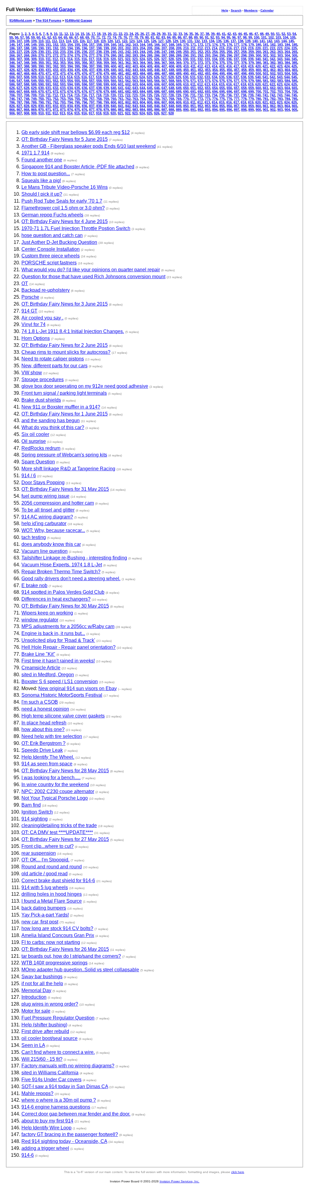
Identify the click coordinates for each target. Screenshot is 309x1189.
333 (207, 59)
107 (19, 41)
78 (136, 37)
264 (287, 52)
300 (258, 55)
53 (289, 34)
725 (149, 95)
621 (265, 84)
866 (12, 109)
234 (70, 52)
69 (87, 37)
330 (185, 59)
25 (137, 34)
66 (71, 37)
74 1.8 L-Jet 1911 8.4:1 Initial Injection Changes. (72, 331)
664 (287, 88)
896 (229, 109)
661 (265, 88)
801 (120, 102)
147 (19, 44)
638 (99, 88)
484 (142, 73)
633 (62, 88)
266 (12, 55)
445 (149, 70)
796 (84, 102)
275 (77, 55)
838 (99, 106)
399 (106, 66)
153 (62, 44)
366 (157, 62)
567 (164, 80)
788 (26, 102)
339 (250, 59)
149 (34, 44)
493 (207, 73)
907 (19, 113)
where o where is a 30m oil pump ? (58, 1100)
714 (69, 95)
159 (106, 44)
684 (142, 91)
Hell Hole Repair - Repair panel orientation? (68, 647)
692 (200, 91)
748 (26, 99)
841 (120, 106)
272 (55, 55)
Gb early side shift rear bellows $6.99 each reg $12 (75, 132)
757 (91, 99)
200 (113, 48)
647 (164, 88)
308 (26, 59)
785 (294, 99)
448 (171, 70)
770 (186, 99)
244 (142, 52)
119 (103, 41)
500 (258, 73)
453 (207, 70)
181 (265, 44)
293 (207, 55)
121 (117, 41)
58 (27, 37)
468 (26, 73)
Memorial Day (36, 990)
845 (149, 106)
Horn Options (35, 338)
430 (41, 70)
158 (99, 44)
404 (142, 66)
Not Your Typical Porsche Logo (54, 798)
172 (200, 44)
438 (99, 70)
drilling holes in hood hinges (51, 894)
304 (287, 55)
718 (98, 95)
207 (164, 48)
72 (103, 37)
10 (55, 34)
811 (193, 102)
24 (131, 34)
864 (287, 106)
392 (55, 66)
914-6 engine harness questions (55, 1107)
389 (34, 66)
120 (110, 41)
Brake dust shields (41, 400)
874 (70, 109)
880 (113, 109)
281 (120, 55)
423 (279, 66)
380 (258, 62)
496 (229, 73)
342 (272, 59)
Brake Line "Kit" (38, 654)
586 (12, 84)
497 (236, 73)
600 (113, 84)
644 (142, 88)
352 (55, 62)
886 (157, 109)
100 (256, 37)
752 (55, 99)
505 (294, 73)
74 (114, 37)
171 (193, 44)
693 (207, 91)
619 (250, 84)
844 (142, 106)
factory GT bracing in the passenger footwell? (69, 1134)
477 (91, 73)
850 (186, 106)
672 (55, 91)
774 (215, 99)
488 (171, 73)
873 (62, 109)
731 (193, 95)
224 (287, 48)
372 (200, 62)
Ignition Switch (37, 811)
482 (128, 73)
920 (113, 113)
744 (287, 95)
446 (157, 70)
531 (193, 77)
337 (236, 59)
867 (19, 109)
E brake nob (34, 585)
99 (250, 37)
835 (77, 106)
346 (12, 62)
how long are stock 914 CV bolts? (57, 928)
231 (48, 52)
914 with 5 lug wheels (44, 887)
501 (265, 73)
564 (142, 80)
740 (258, 95)
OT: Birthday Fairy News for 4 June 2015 (64, 221)
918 (98, 113)
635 (77, 88)
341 (265, 59)
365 (149, 62)
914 (69, 113)
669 (34, 91)
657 (236, 88)
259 (251, 52)
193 (62, 48)
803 (135, 102)
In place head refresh (43, 722)
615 (222, 84)
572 (200, 80)
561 (120, 80)
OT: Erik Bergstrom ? (43, 743)
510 (41, 77)
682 (128, 91)
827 (19, 106)
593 (62, 84)
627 (19, 88)
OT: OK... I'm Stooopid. (45, 859)
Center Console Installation (50, 249)
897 (236, 109)
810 (186, 102)
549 (34, 80)
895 (222, 109)
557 (91, 80)
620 (258, 84)
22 (120, 34)
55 (11, 37)
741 (265, 95)
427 (19, 70)
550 (41, 80)
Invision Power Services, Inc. (179, 1181)
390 (41, 66)
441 (120, 70)
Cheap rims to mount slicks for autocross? (65, 352)
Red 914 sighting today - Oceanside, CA (64, 1141)
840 (113, 106)
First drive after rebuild (45, 1031)
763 (135, 99)
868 (26, 109)
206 (157, 48)
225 (294, 48)
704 (287, 91)
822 (272, 102)
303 (280, 55)
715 (77, 95)
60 (38, 37)
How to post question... (45, 173)
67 (76, 37)
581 (265, 80)
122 (124, 41)
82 (158, 37)
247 (164, 52)
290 (186, 55)
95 (228, 37)
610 (186, 84)
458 (244, 70)
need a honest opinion (45, 708)
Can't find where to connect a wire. (58, 1052)
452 (200, 70)
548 (26, 80)
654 (215, 88)
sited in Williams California (49, 1072)
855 (222, 106)
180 (258, 44)
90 (201, 37)
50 (272, 34)
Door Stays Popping (43, 482)
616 (229, 84)
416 (229, 66)
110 (40, 41)
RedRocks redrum (40, 448)
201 (120, 48)
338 (243, 59)
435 (77, 70)
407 (164, 66)
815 (222, 102)
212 (200, 48)
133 (204, 41)
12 (66, 34)
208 (171, 48)
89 (196, 37)
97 (239, 37)
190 (41, 48)
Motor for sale (35, 1010)
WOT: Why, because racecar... (53, 530)
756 (84, 99)
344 (287, 59)
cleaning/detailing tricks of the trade (59, 825)
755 (77, 99)
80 (147, 37)
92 (212, 37)
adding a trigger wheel (45, 1148)
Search (236, 10)
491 (193, 73)
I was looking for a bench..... (51, 777)
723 (135, 95)
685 (149, 91)
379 (251, 62)
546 (12, 80)
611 (193, 84)
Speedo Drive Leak (42, 750)
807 (164, 102)
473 (62, 73)
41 (223, 34)
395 (77, 66)
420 (258, 66)
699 (251, 91)
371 (193, 62)
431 (48, 70)
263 (280, 52)
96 (234, 37)
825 (294, 102)
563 (135, 80)
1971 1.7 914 (35, 152)
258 (244, 52)
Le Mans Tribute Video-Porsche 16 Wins (64, 187)
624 (287, 84)
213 (207, 48)
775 (222, 99)
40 (218, 34)
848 (171, 106)
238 (99, 52)
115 (75, 41)
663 (280, 88)
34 (185, 34)
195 (77, 48)
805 (149, 102)
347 (19, 62)
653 (207, 88)
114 (68, 41)
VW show (31, 372)
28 (153, 34)
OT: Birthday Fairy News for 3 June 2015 (64, 304)
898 (244, 109)
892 (200, 109)
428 (26, 70)
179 (251, 44)
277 (91, 55)
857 (236, 106)
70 (92, 37)
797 (91, 102)
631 (48, 88)
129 (175, 41)
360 (113, 62)
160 (113, 44)
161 (120, 44)
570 (186, 80)
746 (12, 99)
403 (135, 66)
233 (62, 52)
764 (142, 99)
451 (193, 70)
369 (178, 62)
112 (54, 41)
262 (273, 52)
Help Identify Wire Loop (46, 1127)
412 (200, 66)
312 (55, 59)
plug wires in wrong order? (49, 1004)
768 (171, 99)
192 (55, 48)
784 (287, 99)
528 (171, 77)
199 (106, 48)
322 (127, 59)
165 (149, 44)
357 (91, 62)
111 (47, 41)
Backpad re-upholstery (45, 290)
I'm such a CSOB (39, 702)
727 (164, 95)
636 (84, 88)
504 (287, 73)
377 (236, 62)
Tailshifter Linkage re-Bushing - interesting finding (74, 557)
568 (171, 80)
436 (84, 70)
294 (215, 55)
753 (62, 99)
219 (250, 48)
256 (229, 52)
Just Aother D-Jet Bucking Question (59, 242)
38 (207, 34)
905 (294, 109)
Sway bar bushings (41, 976)
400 (113, 66)
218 (243, 48)
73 (109, 37)
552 (55, 80)
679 (106, 91)
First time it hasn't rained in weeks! (58, 660)
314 (69, 59)
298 (244, 55)
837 (91, 106)
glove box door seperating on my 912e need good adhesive (84, 386)
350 (41, 62)
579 (251, 80)
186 (12, 48)
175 (222, 44)
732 (200, 95)
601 (120, 84)
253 (207, 52)
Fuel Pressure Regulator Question (57, 1017)
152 (55, 44)
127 (161, 41)
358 (99, 62)
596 (84, 84)
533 (207, 77)
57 (22, 37)
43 (234, 34)
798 (99, 102)
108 (26, 41)
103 (278, 37)
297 (236, 55)
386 (12, 66)
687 (164, 91)
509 (34, 77)
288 (171, 55)
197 (91, 48)
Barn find (31, 805)
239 (106, 52)
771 (193, 99)
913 (62, 113)
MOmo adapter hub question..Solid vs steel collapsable (80, 969)
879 (106, 109)
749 (34, 99)
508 (26, 77)
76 (125, 37)
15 (82, 34)
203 (135, 48)
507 (19, 77)
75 (120, 37)
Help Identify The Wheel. (47, 757)
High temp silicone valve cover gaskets (63, 715)
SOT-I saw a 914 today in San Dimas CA (64, 1086)
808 (171, 102)
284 (142, 55)
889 (178, 109)
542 (272, 77)
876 (84, 109)
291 (193, 55)
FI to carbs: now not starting (50, 942)
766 (157, 99)
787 (19, 102)
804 (142, 102)
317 (91, 59)
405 (149, 66)
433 (62, 70)
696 (229, 91)
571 (193, 80)
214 (214, 48)
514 (69, 77)
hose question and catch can (52, 235)
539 (250, 77)
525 (149, 77)
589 (34, 84)
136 (226, 41)
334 (214, 59)
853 (207, 106)
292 (200, 55)
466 (12, 73)
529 (178, 77)
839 (106, 106)
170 (186, 44)
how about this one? (43, 729)
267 (19, 55)
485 (149, 73)
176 (229, 44)
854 (215, 106)
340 (258, 59)
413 (207, 66)
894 (215, 109)
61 (44, 37)
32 (175, 34)
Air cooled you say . (42, 317)
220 (258, 48)
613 (207, 84)
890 (186, 109)
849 (178, 106)
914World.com (20, 20)
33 (180, 34)
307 (19, 59)
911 (48, 113)
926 (156, 113)
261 (265, 52)
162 (128, 44)
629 (34, 88)
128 (168, 41)
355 (77, 62)
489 (178, 73)
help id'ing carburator (43, 523)
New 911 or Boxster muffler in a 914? (60, 406)
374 (215, 62)
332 (200, 59)
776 (229, 99)
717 (91, 95)
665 (294, 88)
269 (34, 55)
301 (265, 55)
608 (171, 84)
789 (34, 102)
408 (171, 66)
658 (244, 88)
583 (280, 80)
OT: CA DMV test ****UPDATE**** (57, 832)
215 (222, 48)
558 (99, 80)
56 (16, 37)
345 (294, 59)
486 (157, 73)
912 (55, 113)
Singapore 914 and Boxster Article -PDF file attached (77, 166)
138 (240, 41)
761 (120, 99)
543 (279, 77)
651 (193, 88)
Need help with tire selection (51, 736)
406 (157, 66)
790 (41, 102)
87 (185, 37)
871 (48, 109)
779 (251, 99)
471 (48, 73)
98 (245, 37)
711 (48, 95)
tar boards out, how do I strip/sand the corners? (71, 956)
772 (200, 99)
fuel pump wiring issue (45, 496)
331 (193, 59)
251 (193, 52)
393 (62, 66)
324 (142, 59)
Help (224, 10)
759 (106, 99)
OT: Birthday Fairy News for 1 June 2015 (64, 413)
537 (236, 77)
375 (222, 62)
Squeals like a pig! (41, 180)
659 (251, 88)
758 (99, 99)
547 (19, 80)
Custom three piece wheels (50, 255)
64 (60, 37)
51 (278, 34)
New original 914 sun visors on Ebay (77, 688)
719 (106, 95)
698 (244, 91)
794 (70, 102)
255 (222, 52)
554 (70, 80)
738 (243, 95)
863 (280, 106)
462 (273, 70)
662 (273, 88)
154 (70, 44)
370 (186, 62)
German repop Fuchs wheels (52, 214)
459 (251, 70)
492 (200, 73)
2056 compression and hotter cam (57, 503)
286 (157, 55)
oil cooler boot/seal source (49, 1038)
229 (34, 52)
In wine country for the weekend (55, 784)
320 (113, 59)
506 (12, 77)
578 (244, 80)
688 (171, 91)
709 (34, 95)
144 (284, 41)
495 (222, 73)
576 (229, 80)
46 (251, 34)
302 (273, 55)
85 (174, 37)
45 (245, 34)
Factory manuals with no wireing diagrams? (67, 1065)
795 (77, 102)
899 (251, 109)
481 (120, 73)
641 (120, 88)
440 (113, 70)
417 (236, 66)
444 (142, 70)
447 (164, 70)
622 (272, 84)
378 (244, 62)
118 (96, 41)
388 (26, 66)
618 (243, 84)
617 (236, 84)
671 (48, 91)
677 (91, 91)
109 (34, 41)
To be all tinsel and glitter (48, 509)
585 (294, 80)
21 (115, 34)
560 (113, 80)
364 (142, 62)
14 (77, 34)
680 (113, 91)
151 (48, 44)
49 (267, 34)
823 (279, 102)
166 (157, 44)
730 (185, 95)
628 (26, 88)
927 (164, 113)
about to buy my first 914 (47, 1120)
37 (202, 34)
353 (62, 62)
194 (70, 48)
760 (113, 99)
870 (41, 109)
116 (82, 41)
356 (84, 62)
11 (60, 34)
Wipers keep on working (47, 612)
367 (164, 62)
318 (98, 59)
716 (84, 95)
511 (48, 77)
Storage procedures (42, 379)
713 (62, 95)
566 (157, 80)
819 (250, 102)
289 (178, 55)
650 (186, 88)
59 (33, 37)
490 (186, 73)
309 (34, 59)
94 (223, 37)
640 (113, 88)
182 (273, 44)
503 (280, 73)
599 (106, 84)
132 (197, 41)
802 (128, 102)
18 (98, 34)
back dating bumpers (43, 907)
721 (120, 95)
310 (41, 59)
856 (229, 106)
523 (135, 77)
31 (169, 34)
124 (139, 41)
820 (258, 102)
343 (279, 59)
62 (49, 37)
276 (84, 55)
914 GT (29, 310)
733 (207, 95)
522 (127, 77)
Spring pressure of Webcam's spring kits (64, 454)
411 (193, 66)
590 (41, 84)
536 (229, 77)
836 (84, 106)
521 (120, 77)
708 (26, 95)
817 (236, 102)
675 (77, 91)
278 (99, 55)
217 (236, 48)
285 (149, 55)
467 (19, 73)
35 (191, 34)
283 (135, 55)
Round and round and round (51, 866)
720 (113, 95)
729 (178, 95)
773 (207, 99)
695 (222, 91)
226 (12, 52)
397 (91, 66)
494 (215, 73)
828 (26, 106)
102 (271, 37)
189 (34, 48)
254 (215, 52)
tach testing (33, 537)
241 (120, 52)
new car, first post (39, 921)
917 (91, 113)
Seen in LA (33, 1045)
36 (196, 34)
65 (65, 37)
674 (70, 91)
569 (178, 80)
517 (91, 77)
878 (99, 109)
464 (287, 70)
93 (217, 37)
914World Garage (55, 9)
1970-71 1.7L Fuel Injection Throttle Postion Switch (75, 228)
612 (200, 84)
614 (214, 84)
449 (178, 70)
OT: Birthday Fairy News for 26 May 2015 (65, 949)
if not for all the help (42, 983)
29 (158, 34)
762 (128, 99)
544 (287, 77)
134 (211, 41)
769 (178, 99)
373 (207, 62)
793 (62, 102)
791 (48, 102)
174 (215, 44)
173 (207, 44)
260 (258, 52)
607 (164, 84)
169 (178, 44)
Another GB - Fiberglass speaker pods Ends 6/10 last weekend (88, 146)
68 (82, 37)
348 (26, 62)
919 (106, 113)
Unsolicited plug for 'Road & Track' (58, 640)
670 (41, 91)
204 (142, 48)
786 (12, 102)
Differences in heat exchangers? (56, 599)
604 (142, 84)
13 (71, 34)
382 (273, 62)
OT (24, 283)
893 (207, 109)
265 (294, 52)
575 (222, 80)
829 (34, 106)
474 (70, 73)
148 (26, 44)
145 (291, 41)
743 (279, 95)
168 (171, 44)
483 (135, 73)
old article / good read (44, 873)
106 (12, 41)
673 (62, 91)
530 (185, 77)
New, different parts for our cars (54, 365)
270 (41, 55)
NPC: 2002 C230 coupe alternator (57, 791)
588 (26, 84)
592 (55, 84)
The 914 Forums (48, 20)
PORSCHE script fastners (49, 262)
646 (157, 88)
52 (283, 34)
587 (19, 84)
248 (171, 52)
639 (106, 88)
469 (34, 73)
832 (55, 106)
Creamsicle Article (40, 667)
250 (186, 52)
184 (287, 44)
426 (12, 70)
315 (77, 59)
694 (215, 91)
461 (265, 70)
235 (77, 52)
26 (142, 34)
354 (70, 62)
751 (48, 99)
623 (279, 84)
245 (149, 52)
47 (256, 34)
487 (164, 73)
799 (106, 102)
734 (214, 95)
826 (12, 106)
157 (91, 44)
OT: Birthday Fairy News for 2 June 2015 (64, 345)
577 (236, 80)
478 (99, 73)
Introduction (33, 997)
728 (171, 95)
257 (236, 52)
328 (171, 59)
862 (273, 106)
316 (84, 59)
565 (149, 80)
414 (214, 66)
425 (294, 66)
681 (120, 91)
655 (222, 88)
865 (294, 106)
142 (269, 41)
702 (273, 91)
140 (255, 41)
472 (55, 73)
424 (287, 66)
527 (164, 77)
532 (200, 77)
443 (135, 70)
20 (109, 34)
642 (128, 88)
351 (48, 62)
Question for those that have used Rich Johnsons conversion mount (93, 276)
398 (99, 66)
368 (171, 62)
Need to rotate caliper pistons (52, 358)
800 (113, 102)
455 (222, 70)
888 (171, 109)
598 (99, 84)
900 (258, 109)
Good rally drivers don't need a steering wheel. (70, 578)
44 (240, 34)
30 (164, 34)
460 (258, 70)
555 (77, 80)
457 (236, 70)
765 (149, 99)
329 (178, 59)
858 (244, 106)
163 (135, 44)
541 (265, 77)
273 (62, 55)
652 (200, 88)
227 (19, 52)
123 (132, 41)
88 (190, 37)
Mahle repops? (37, 1093)
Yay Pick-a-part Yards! (45, 914)
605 (149, 84)
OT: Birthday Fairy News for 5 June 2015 (64, 139)
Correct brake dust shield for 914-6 (58, 880)
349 (34, 62)
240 (113, 52)
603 (135, 84)
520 (113, 77)
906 (12, 113)
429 (34, 70)
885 (149, 109)
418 (243, 66)
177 (236, 44)
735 (222, 95)
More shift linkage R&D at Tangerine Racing (68, 468)
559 (106, 80)
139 (247, 41)
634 (70, 88)
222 (272, 48)
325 (149, 59)
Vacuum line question (44, 551)
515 (77, 77)
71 (98, 37)
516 (84, 77)
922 (127, 113)
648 (171, 88)
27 (147, 34)
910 (41, 113)
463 (280, 70)
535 (222, 77)
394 (70, 66)
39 (213, 34)
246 (157, 52)
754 (70, 99)
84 (168, 37)
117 (89, 41)
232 (55, 52)
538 (243, 77)
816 (229, 102)
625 (294, 84)
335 (222, 59)
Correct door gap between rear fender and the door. (75, 1113)
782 (273, 99)
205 (149, 48)
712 (55, 95)
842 (128, 106)
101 (263, 37)
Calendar (267, 10)
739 (250, 95)
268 (26, 55)
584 (287, 80)
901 (265, 109)
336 (229, 59)
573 (207, 80)
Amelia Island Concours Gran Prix (57, 935)
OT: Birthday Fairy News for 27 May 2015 (65, 839)
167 (164, 44)
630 (41, 88)
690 (186, 91)
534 (214, 77)
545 (294, 77)
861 (265, 106)
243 (135, 52)
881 (120, 109)
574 (215, 80)
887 (164, 109)
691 (193, 91)
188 (26, 48)
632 (55, 88)
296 (229, 55)
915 (77, 113)
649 (178, 88)
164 (142, 44)
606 (157, 84)
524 (142, 77)
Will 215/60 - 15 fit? (41, 1059)
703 (280, 91)
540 (258, 77)
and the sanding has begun (50, 420)
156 (84, 44)
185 (294, 44)
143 (276, 41)
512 (55, 77)
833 (62, 106)
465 (294, 70)
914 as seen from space (46, 763)
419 (250, 66)
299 (251, 55)
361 (120, 62)
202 (128, 48)
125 (146, 41)
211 (193, 48)
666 (12, 91)
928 (171, 113)
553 (62, 80)
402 (128, 66)
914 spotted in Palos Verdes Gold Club (62, 592)
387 (19, 66)
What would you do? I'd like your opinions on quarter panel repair (90, 269)
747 (19, 99)
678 (99, 91)
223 (279, 48)
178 (244, 44)
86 (179, 37)
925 (149, 113)
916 (84, 113)
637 (91, 88)
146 (12, 44)
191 (48, 48)
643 (135, 88)
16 (88, 34)
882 (128, 109)
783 (280, 99)
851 (193, 106)
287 (164, 55)
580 (258, 80)
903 (280, 109)
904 (287, 109)
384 (287, 62)
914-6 (27, 1155)
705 (294, 91)
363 (135, 62)
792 (55, 102)
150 (41, 44)
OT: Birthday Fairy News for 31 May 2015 (65, 489)
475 (77, 73)
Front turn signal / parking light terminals (64, 393)
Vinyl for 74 (33, 324)
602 (128, 84)
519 (106, 77)
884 (142, 109)
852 (200, 106)
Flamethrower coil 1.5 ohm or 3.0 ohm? (63, 207)
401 (120, 66)
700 (258, 91)
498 (244, 73)
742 (272, 95)
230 (41, 52)
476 (84, 73)
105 (292, 37)
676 (84, 91)
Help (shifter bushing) (44, 1024)
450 (186, 70)
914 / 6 (28, 475)
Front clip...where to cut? (47, 846)
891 (193, 109)
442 (128, 70)
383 (280, 62)
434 (70, 70)
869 (34, 109)
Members (251, 10)
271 (48, 55)
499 (251, 73)
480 (113, 73)
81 (152, 37)
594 (70, 84)
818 (243, 102)
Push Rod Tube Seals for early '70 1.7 (61, 201)
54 (294, 34)
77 (130, 37)
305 (294, 55)
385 (294, 62)
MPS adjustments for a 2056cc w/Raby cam (67, 626)
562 (128, 80)
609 (178, 84)
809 (178, 102)
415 (222, 66)
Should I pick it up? (41, 194)
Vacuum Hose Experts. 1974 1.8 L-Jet (61, 564)
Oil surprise (33, 441)
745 (294, 95)
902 (273, 109)
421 (265, 66)
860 (258, 106)
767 (164, 99)
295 (222, 55)
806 (157, 102)
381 (265, 62)
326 (156, 59)
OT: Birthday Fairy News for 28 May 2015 (65, 770)
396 (84, 66)
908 (26, 113)
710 (41, 95)
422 (272, 66)
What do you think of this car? (52, 427)
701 (265, 91)
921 (120, 113)
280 (113, 55)
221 (265, 48)
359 (106, 62)
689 (178, 91)
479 (106, 73)
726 (156, 95)
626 (12, 88)
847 (164, 106)
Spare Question (38, 461)
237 (91, 52)
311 (48, 59)
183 (280, 44)
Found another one (41, 159)
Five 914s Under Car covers (51, 1079)
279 (106, 55)
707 (19, 95)
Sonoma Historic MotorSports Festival (61, 695)
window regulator (39, 619)
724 (142, 95)
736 (229, 95)
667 (19, 91)
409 (178, 66)
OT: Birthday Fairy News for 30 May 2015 (65, 606)
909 (34, 113)
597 (91, 84)
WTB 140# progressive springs (54, 962)
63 (54, 37)
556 (84, 80)
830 (41, 106)
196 (84, 48)
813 (207, 102)
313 (62, 59)
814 (214, 102)
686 (157, 91)
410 (186, 66)
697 (236, 91)
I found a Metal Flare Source (51, 901)
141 (262, 41)
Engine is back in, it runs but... (53, 633)
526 (156, 77)
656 (229, 88)
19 (104, 34)
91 (207, 37)
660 (258, 88)
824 (287, 102)
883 (135, 109)
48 (261, 34)
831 (48, 106)
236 (84, 52)
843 (135, 106)
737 (236, 95)
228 (26, 52)
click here (237, 1172)
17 (93, 34)
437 (91, 70)
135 (218, 41)
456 (229, 70)
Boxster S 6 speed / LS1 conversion (59, 681)
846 (157, 106)
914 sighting (34, 818)
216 (229, 48)
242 (128, 52)
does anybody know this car (51, 544)
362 (128, 62)
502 (273, 73)
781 (265, 99)
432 (55, 70)
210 (186, 48)
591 (48, 84)
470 (41, 73)
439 (106, 70)
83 (163, 37)
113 (61, 41)
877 (91, 109)
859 (251, 106)
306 (12, 59)
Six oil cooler (35, 434)
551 (48, 80)
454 (215, 70)
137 (233, 41)
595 (77, 84)
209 (178, 48)
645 (149, 88)
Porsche (30, 297)
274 (70, 55)
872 (55, 109)
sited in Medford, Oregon (47, 674)
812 (200, 102)
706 (12, 95)
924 (142, 113)
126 (153, 41)
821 (265, 102)
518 (98, 77)
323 (135, 59)
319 (106, 59)
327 (164, 59)
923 (135, 113)
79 (141, 37)
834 (70, 106)
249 (178, 52)
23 (126, 34)
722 (127, 95)
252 (200, 52)
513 (62, 77)
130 (182, 41)
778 (244, 99)
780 (258, 99)
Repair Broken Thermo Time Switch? (60, 571)
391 (48, 66)
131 (190, 41)
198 (99, 48)
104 (285, 37)
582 (273, 80)
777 (236, 99)
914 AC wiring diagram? (47, 516)
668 (26, 91)
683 (135, 91)
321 (120, 59)
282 (128, 55)
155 (77, 44)
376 (229, 62)
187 (19, 48)
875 (77, 109)
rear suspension (38, 853)
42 (229, 34)
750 (41, 99)
